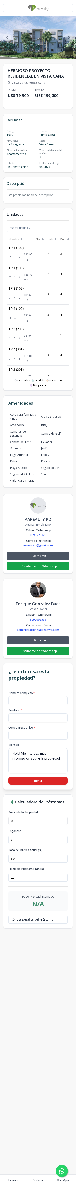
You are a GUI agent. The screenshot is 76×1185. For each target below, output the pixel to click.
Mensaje (14, 745)
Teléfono (15, 710)
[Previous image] (7, 37)
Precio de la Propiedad (23, 812)
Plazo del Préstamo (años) (26, 868)
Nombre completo (21, 693)
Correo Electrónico (21, 727)
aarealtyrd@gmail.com (38, 545)
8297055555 (38, 619)
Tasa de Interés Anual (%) (25, 850)
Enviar (38, 780)
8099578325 (38, 535)
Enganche (14, 831)
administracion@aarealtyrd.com (38, 630)
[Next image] (69, 37)
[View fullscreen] (69, 51)
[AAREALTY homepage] (38, 8)
